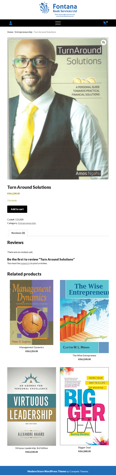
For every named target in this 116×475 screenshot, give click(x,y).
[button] (103, 42)
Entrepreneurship (23, 32)
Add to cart (17, 209)
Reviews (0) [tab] (18, 232)
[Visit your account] (10, 23)
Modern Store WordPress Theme (46, 471)
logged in (25, 263)
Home (10, 32)
